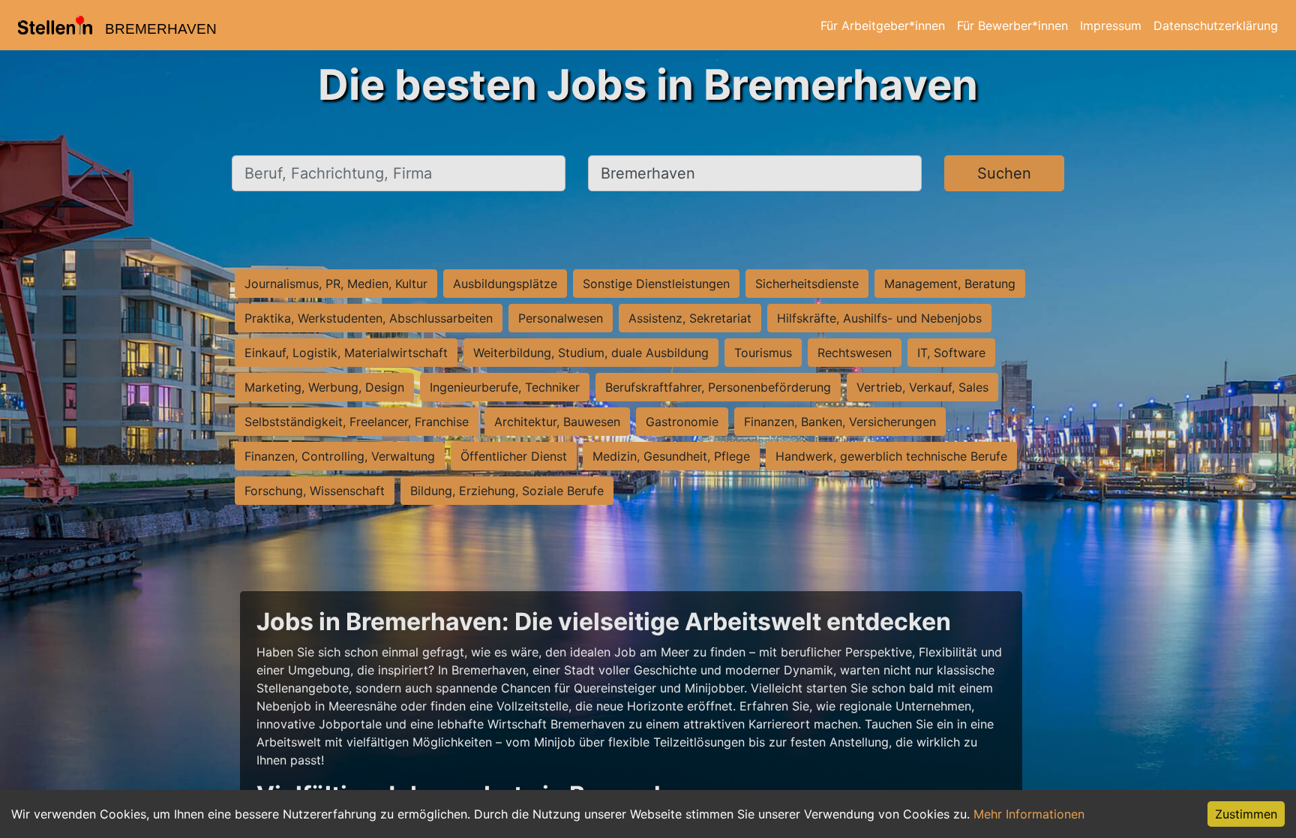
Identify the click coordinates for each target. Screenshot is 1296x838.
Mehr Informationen (1029, 813)
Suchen (1004, 173)
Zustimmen (1246, 813)
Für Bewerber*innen (1012, 25)
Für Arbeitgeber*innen (882, 25)
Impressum (1111, 25)
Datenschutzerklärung (1216, 25)
